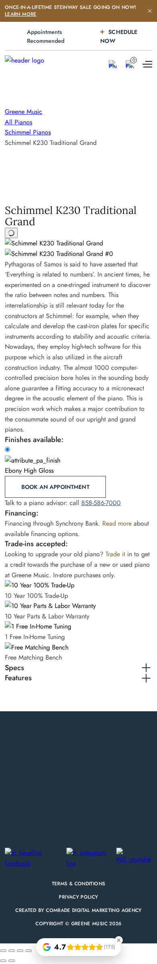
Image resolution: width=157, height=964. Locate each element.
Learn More (21, 14)
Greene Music (23, 111)
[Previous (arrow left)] (3, 961)
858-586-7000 (101, 502)
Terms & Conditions (78, 883)
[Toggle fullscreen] (11, 950)
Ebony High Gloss (29, 470)
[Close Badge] (119, 940)
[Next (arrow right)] (11, 961)
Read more (117, 523)
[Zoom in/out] (3, 950)
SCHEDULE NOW (118, 36)
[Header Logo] (37, 64)
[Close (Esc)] (28, 950)
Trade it (115, 554)
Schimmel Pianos (28, 132)
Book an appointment (55, 487)
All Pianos (18, 122)
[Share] (20, 950)
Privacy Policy (78, 897)
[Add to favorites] (11, 233)
